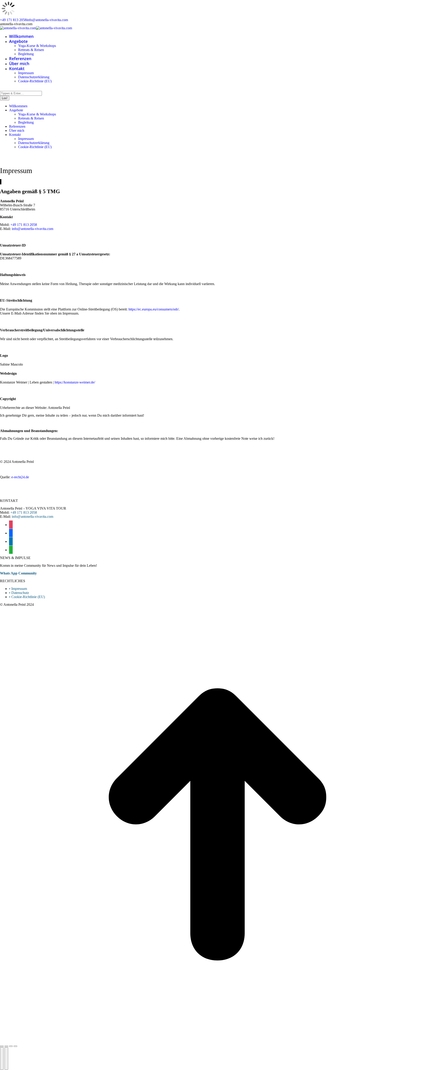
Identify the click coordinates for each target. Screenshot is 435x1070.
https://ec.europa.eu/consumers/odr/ (153, 309)
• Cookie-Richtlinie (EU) (27, 597)
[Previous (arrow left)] (2, 1058)
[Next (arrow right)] (6, 1058)
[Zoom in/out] (15, 1046)
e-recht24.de (20, 477)
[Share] (6, 1046)
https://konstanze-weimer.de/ (75, 382)
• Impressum (18, 589)
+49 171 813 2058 (13, 20)
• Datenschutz (19, 593)
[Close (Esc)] (2, 1046)
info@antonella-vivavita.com (47, 20)
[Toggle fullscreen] (11, 1046)
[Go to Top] (217, 1041)
